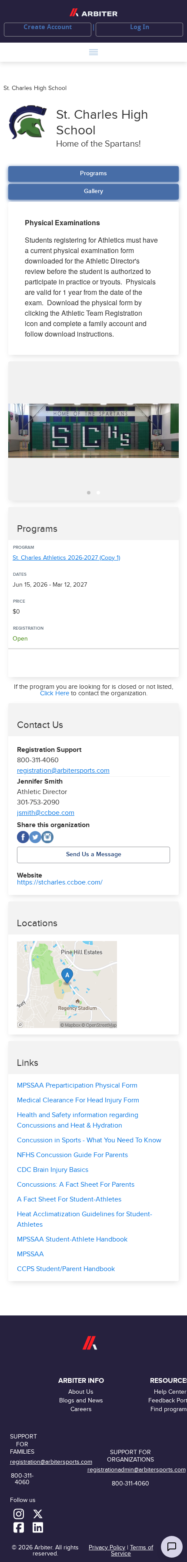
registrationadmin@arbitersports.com (136, 1469)
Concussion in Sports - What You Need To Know (89, 1140)
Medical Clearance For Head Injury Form (78, 1100)
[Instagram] (47, 837)
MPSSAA (30, 1254)
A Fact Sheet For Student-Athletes (69, 1199)
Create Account (47, 27)
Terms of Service (132, 1550)
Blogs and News (81, 1400)
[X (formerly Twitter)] (38, 1513)
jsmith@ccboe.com (45, 813)
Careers (81, 1409)
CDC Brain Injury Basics (52, 1170)
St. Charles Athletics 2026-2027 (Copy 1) (66, 557)
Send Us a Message (93, 854)
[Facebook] (23, 837)
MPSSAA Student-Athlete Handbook (72, 1239)
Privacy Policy (107, 1547)
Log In (139, 27)
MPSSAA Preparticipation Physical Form (77, 1085)
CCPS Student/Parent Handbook (66, 1269)
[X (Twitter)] (35, 837)
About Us (81, 1391)
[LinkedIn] (38, 1527)
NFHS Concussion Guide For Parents (72, 1155)
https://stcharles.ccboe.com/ (60, 882)
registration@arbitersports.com (63, 771)
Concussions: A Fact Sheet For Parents (75, 1185)
